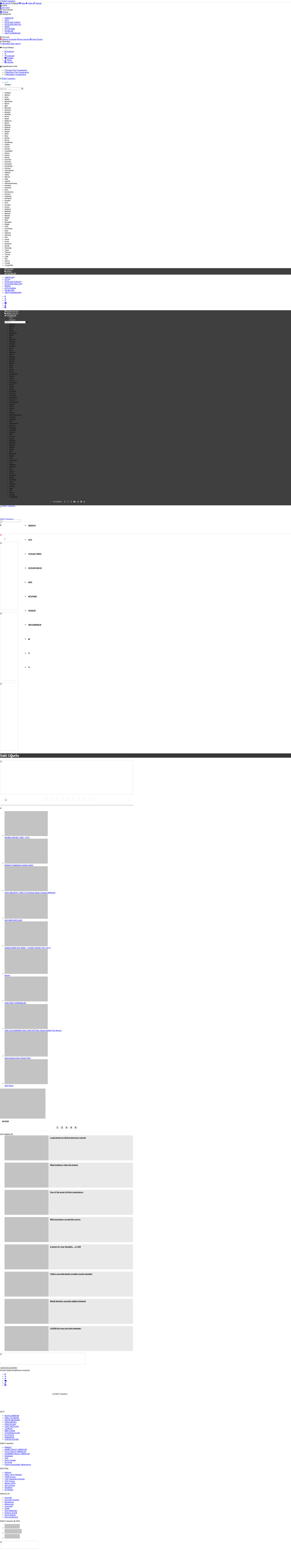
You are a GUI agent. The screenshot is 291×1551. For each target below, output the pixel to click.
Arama (15, 3)
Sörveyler (8, 1462)
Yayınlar (5, 12)
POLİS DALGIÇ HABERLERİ (15, 1452)
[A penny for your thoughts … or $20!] (26, 1269)
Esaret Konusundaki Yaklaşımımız (18, 1465)
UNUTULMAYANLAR (12, 33)
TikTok (9, 60)
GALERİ (12, 311)
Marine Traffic (10, 1483)
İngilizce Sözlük (11, 1513)
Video (30, 3)
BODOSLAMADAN (12, 1416)
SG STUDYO (9, 1435)
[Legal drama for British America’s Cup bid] (26, 1160)
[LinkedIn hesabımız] (5, 307)
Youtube (10, 58)
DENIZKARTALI (11, 1422)
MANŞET (8, 1447)
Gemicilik (8, 1498)
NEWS (7, 27)
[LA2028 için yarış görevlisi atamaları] (26, 1350)
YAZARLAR (9, 31)
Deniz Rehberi (10, 1515)
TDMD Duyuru (10, 1477)
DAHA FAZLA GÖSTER (8, 1368)
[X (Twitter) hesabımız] (5, 54)
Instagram (10, 56)
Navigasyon (9, 1502)
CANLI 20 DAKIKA (12, 1418)
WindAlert (8, 1488)
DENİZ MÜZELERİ (12, 1426)
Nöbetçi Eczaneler (9, 39)
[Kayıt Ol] (29, 639)
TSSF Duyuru (10, 1481)
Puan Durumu (37, 39)
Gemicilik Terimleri (12, 1500)
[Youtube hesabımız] (6, 303)
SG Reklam (9, 1490)
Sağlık (7, 1508)
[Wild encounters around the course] (26, 1241)
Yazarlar (38, 3)
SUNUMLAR (9, 1437)
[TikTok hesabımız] (5, 305)
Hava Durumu (23, 39)
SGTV (7, 20)
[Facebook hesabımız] (5, 296)
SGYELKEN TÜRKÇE (12, 22)
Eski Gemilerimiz (11, 1517)
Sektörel (8, 1472)
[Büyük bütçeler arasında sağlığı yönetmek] (26, 1323)
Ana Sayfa (6, 3)
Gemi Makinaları (11, 1511)
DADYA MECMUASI (12, 1420)
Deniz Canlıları (10, 1460)
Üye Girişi (6, 8)
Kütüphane (9, 1456)
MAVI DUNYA (10, 1431)
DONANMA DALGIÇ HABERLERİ (17, 1454)
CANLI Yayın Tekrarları (13, 1475)
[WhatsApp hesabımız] (84, 502)
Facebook (10, 51)
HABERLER (9, 18)
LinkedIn (9, 62)
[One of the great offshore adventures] (26, 1214)
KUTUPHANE (10, 29)
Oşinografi (9, 1506)
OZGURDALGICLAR (12, 1433)
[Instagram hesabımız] (5, 301)
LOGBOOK (9, 1429)
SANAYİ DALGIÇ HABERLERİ (16, 1449)
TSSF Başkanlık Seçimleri (15, 1479)
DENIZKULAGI (10, 1424)
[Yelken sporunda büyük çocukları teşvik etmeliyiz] (26, 1296)
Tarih (6, 1458)
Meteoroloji (9, 1504)
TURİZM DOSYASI (12, 1439)
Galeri (23, 3)
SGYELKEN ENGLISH (13, 24)
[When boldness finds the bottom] (26, 1187)
